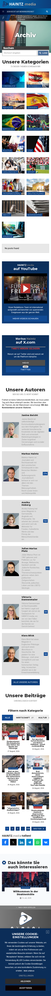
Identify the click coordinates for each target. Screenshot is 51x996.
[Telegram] (12, 928)
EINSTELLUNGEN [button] (26, 976)
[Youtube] (23, 928)
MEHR (25, 363)
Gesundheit (25, 887)
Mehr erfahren (29, 971)
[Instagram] (28, 928)
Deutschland (13, 736)
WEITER (37, 828)
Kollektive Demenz (24, 18)
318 (28, 828)
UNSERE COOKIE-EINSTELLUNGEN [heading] (25, 935)
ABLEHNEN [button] (26, 981)
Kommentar (13, 738)
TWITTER (25, 369)
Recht (33, 736)
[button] (47, 12)
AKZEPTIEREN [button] (25, 988)
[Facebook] (33, 928)
